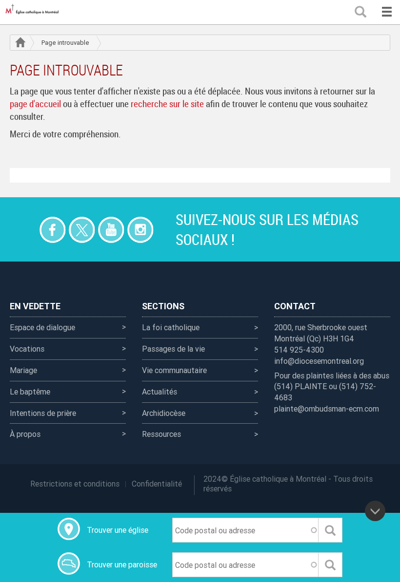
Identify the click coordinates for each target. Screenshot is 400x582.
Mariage (23, 370)
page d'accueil (35, 103)
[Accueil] (34, 12)
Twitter (81, 229)
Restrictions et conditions (75, 483)
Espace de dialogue (42, 327)
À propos (25, 434)
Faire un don (23, 229)
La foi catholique (171, 327)
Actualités (159, 391)
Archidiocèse (163, 413)
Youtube (111, 229)
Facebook (52, 229)
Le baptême (30, 391)
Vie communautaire (174, 370)
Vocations (27, 349)
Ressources (161, 434)
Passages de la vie (173, 349)
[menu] (386, 12)
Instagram (140, 229)
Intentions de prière (43, 413)
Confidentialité (157, 483)
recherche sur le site (167, 103)
